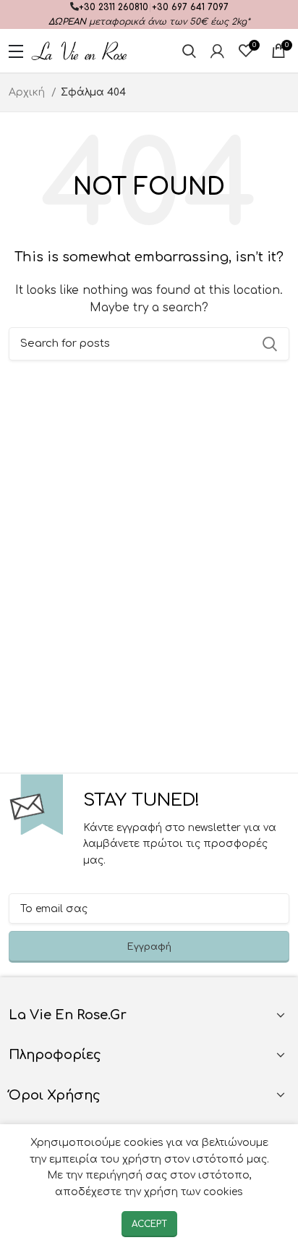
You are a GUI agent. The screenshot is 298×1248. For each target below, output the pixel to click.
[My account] (217, 50)
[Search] (189, 50)
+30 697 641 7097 (190, 7)
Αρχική (28, 92)
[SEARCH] (270, 344)
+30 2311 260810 (113, 7)
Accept (149, 1224)
